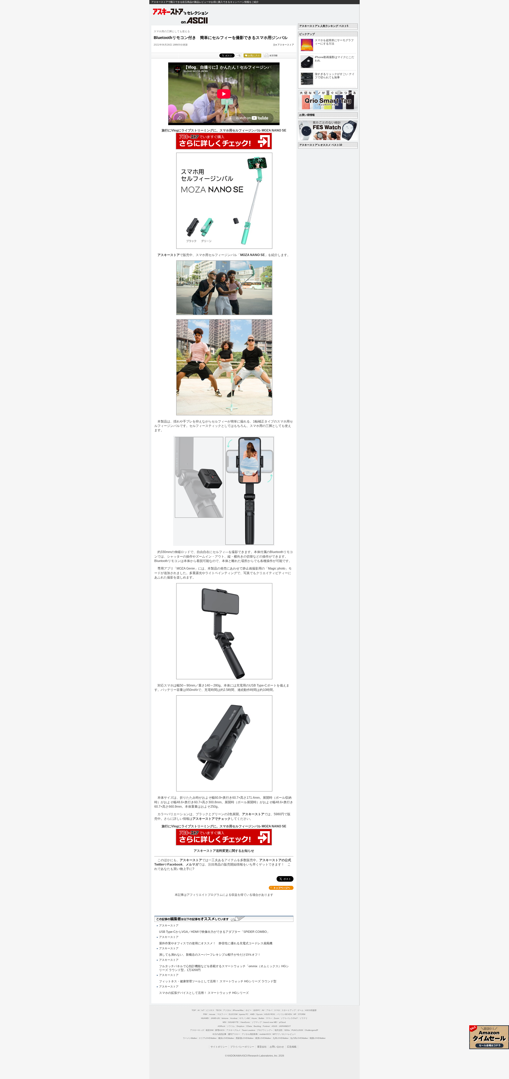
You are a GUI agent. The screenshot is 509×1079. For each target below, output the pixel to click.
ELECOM (233, 1014)
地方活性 (279, 1030)
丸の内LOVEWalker (299, 1038)
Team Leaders (248, 1030)
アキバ (269, 1010)
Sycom (259, 1014)
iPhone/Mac (238, 1010)
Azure (254, 1018)
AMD (252, 1014)
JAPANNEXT (285, 1026)
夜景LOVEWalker (263, 1038)
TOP (194, 1010)
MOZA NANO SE (252, 255)
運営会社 (262, 1046)
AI (199, 1010)
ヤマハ (269, 1018)
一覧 (238, 55)
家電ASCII (219, 1030)
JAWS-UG (215, 1018)
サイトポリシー (219, 1046)
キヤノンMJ (244, 1018)
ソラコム (231, 1026)
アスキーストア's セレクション (181, 11)
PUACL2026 (297, 1030)
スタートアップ (289, 1010)
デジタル (227, 1010)
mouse (212, 1014)
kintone (225, 1018)
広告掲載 (291, 1046)
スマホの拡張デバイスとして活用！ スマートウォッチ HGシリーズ (204, 992)
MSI (224, 1022)
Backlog (257, 1026)
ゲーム (300, 1010)
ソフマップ (257, 1022)
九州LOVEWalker (280, 1038)
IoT (202, 1010)
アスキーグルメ (233, 1030)
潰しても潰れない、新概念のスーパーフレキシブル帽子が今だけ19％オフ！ (210, 954)
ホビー (249, 1010)
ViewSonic (245, 1022)
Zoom (276, 1018)
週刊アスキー (234, 1034)
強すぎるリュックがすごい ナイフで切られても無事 (335, 75)
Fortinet (266, 1026)
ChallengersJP (311, 1030)
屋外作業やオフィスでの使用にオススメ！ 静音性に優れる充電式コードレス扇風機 (215, 943)
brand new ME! (270, 1022)
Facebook (175, 864)
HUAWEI (205, 1018)
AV (263, 1010)
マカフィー (222, 1014)
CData (249, 1026)
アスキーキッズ (197, 1030)
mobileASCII (265, 1034)
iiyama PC (243, 1014)
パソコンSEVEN (284, 1014)
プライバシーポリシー (242, 1046)
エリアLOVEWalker (208, 1038)
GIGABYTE (233, 1022)
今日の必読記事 (219, 1034)
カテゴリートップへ (281, 888)
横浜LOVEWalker (226, 1038)
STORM (301, 1014)
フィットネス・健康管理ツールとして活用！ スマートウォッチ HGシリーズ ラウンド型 (217, 981)
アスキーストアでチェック (211, 818)
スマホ (277, 1010)
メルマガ (192, 864)
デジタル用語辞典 (250, 1034)
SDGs (287, 1030)
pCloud (282, 1022)
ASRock (221, 1026)
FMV (205, 1014)
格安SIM (209, 1030)
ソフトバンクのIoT (289, 1018)
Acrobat (233, 1018)
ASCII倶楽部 (311, 1010)
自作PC (256, 1010)
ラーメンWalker (190, 1038)
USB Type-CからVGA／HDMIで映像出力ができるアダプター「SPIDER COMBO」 (214, 931)
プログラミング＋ (265, 1030)
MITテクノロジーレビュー (284, 1034)
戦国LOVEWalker (317, 1038)
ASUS (274, 1026)
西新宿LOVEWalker (245, 1038)
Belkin (261, 1018)
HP (294, 1014)
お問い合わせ (277, 1046)
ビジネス (210, 1010)
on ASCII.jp (194, 20)
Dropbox (240, 1026)
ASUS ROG (269, 1014)
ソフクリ (303, 1018)
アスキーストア (285, 44)
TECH (218, 1010)
